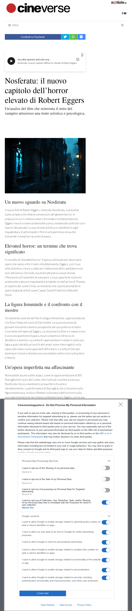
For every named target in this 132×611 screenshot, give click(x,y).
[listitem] (66, 461)
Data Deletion (48, 605)
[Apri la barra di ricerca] (122, 25)
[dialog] (66, 505)
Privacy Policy (84, 605)
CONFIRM (43, 593)
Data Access (66, 605)
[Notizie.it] (118, 3)
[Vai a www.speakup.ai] (82, 55)
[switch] (106, 468)
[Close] (122, 405)
